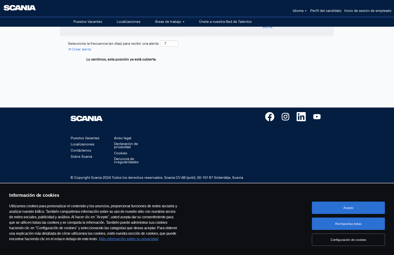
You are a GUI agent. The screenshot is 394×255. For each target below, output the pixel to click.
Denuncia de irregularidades (126, 160)
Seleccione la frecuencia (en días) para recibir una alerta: (113, 44)
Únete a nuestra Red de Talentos (225, 22)
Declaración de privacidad (126, 145)
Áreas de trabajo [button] (168, 22)
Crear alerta (81, 49)
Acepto (348, 208)
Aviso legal (122, 138)
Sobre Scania (81, 157)
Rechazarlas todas (348, 224)
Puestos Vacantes (87, 22)
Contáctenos (81, 150)
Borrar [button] (268, 27)
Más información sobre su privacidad (128, 239)
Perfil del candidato (326, 11)
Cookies (120, 153)
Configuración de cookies (348, 240)
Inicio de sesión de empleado (367, 11)
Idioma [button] (298, 11)
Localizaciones (128, 22)
